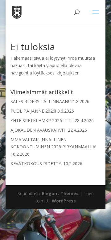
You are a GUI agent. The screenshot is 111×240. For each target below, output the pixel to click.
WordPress (64, 201)
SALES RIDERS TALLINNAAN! (39, 101)
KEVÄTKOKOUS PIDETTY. (36, 163)
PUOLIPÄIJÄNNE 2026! (33, 111)
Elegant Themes (60, 193)
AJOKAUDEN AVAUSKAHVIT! (38, 130)
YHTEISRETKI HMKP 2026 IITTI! (41, 120)
